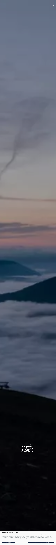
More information (8, 542)
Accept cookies (48, 542)
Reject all (34, 542)
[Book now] (53, 5)
